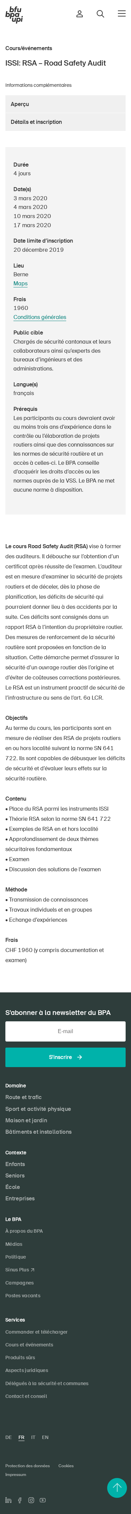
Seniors (15, 1175)
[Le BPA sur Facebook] (20, 1500)
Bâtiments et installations (38, 1131)
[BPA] (14, 15)
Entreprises (20, 1198)
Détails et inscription (36, 122)
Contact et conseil (26, 1396)
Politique (15, 1257)
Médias (14, 1244)
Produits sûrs (20, 1357)
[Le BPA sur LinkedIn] (8, 1500)
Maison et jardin (26, 1120)
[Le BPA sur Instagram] (31, 1500)
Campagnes (19, 1283)
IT (33, 1437)
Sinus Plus (17, 1270)
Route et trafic (23, 1097)
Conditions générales (39, 317)
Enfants (15, 1164)
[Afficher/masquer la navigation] (122, 13)
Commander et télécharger (36, 1332)
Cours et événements (29, 1345)
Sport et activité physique (38, 1109)
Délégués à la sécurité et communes (47, 1383)
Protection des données (27, 1466)
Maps (20, 283)
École (12, 1187)
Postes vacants (22, 1296)
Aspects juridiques (26, 1370)
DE (8, 1437)
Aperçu (20, 104)
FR (21, 1437)
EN (45, 1437)
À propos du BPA (24, 1231)
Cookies (66, 1466)
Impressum (15, 1474)
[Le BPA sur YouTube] (43, 1500)
